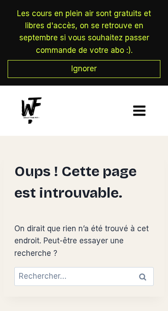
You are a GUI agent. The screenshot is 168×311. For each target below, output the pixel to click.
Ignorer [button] (84, 68)
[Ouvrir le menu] (137, 110)
